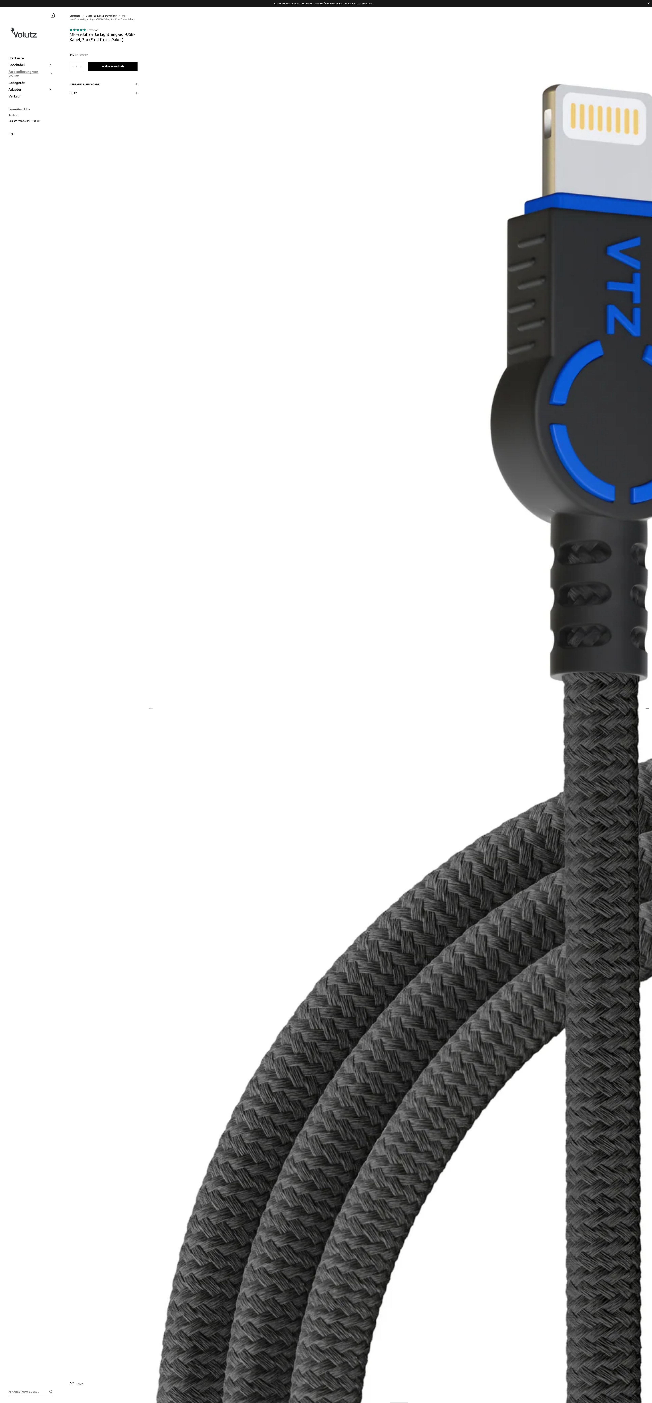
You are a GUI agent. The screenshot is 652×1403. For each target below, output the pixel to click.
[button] (78, 29)
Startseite (75, 15)
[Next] (647, 708)
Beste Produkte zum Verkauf (101, 15)
